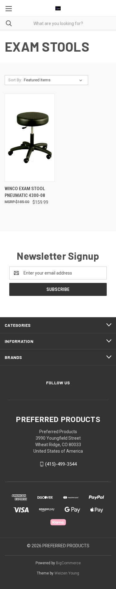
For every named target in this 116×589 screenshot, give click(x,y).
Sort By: (15, 80)
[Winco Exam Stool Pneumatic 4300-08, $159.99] (30, 138)
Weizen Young (66, 573)
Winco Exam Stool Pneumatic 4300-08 (25, 192)
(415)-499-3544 (61, 464)
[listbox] (54, 80)
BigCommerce (68, 563)
